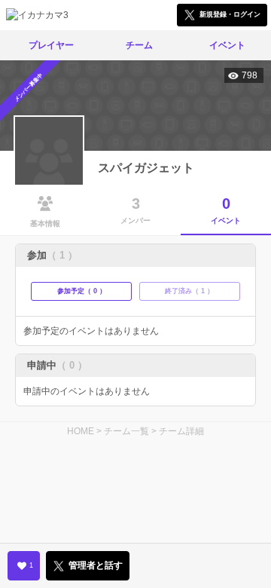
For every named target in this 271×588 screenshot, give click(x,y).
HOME (80, 431)
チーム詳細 (181, 431)
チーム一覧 (126, 431)
